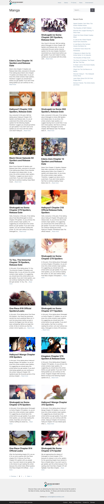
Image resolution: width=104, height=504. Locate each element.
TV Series (73, 2)
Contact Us (86, 502)
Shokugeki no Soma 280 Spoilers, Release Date (53, 110)
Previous (12, 476)
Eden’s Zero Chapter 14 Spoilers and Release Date (20, 63)
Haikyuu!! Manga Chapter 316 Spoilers (22, 355)
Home (59, 2)
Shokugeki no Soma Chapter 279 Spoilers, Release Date (20, 210)
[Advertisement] (22, 46)
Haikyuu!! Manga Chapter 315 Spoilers (54, 403)
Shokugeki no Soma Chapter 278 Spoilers (52, 257)
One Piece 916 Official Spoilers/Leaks (20, 309)
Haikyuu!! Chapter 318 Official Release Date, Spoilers (52, 210)
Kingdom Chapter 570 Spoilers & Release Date (53, 357)
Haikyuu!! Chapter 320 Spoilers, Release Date (20, 110)
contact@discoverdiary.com (55, 496)
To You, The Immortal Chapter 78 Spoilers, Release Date (20, 262)
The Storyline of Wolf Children (82, 28)
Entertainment (89, 2)
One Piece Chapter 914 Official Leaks (20, 449)
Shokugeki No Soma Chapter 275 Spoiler (51, 449)
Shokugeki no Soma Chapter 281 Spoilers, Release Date (52, 37)
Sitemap (92, 502)
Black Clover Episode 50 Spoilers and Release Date (21, 160)
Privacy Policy (77, 502)
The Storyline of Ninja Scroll (81, 57)
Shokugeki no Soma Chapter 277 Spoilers (51, 309)
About (70, 502)
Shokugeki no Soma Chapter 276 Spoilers (20, 403)
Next (29, 476)
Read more (12, 84)
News (80, 2)
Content (65, 502)
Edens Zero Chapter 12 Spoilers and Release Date (52, 161)
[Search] (92, 10)
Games (66, 2)
